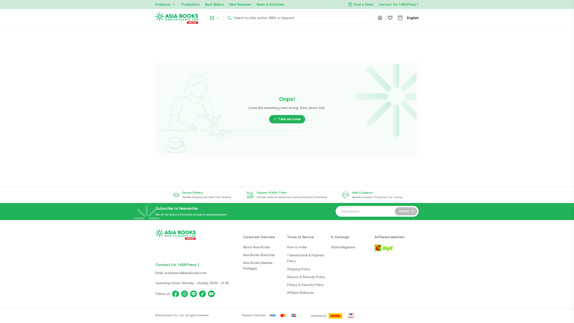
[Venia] (176, 18)
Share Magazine (343, 247)
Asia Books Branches (259, 255)
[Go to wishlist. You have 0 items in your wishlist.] (390, 18)
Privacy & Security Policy (305, 285)
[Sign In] (380, 18)
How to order (297, 247)
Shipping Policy (298, 269)
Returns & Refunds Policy (306, 277)
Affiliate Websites (300, 292)
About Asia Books (256, 247)
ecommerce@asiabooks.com (185, 273)
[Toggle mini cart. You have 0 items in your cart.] (400, 18)
